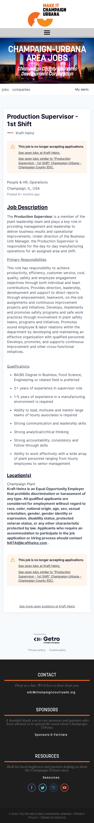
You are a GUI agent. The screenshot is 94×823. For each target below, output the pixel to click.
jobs (5, 89)
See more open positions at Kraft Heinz (47, 606)
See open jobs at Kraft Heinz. (39, 152)
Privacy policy (37, 650)
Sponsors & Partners (51, 735)
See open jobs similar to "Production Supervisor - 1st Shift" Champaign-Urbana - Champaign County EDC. (49, 163)
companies (21, 89)
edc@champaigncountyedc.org (51, 692)
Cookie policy (57, 650)
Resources (51, 777)
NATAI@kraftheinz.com (27, 543)
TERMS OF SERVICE (53, 817)
